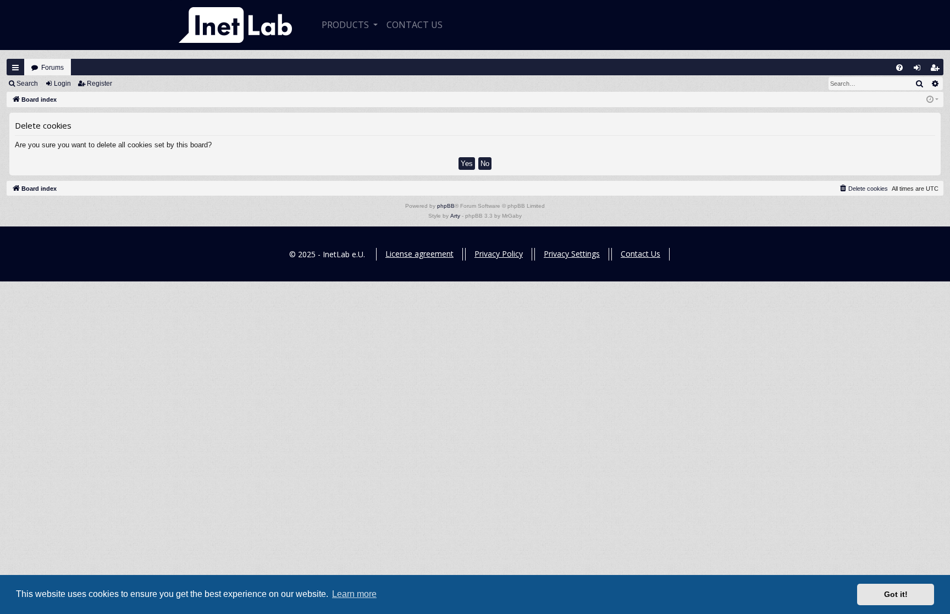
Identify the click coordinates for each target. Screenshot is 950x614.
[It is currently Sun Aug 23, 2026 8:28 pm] (932, 99)
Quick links (15, 67)
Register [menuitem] (937, 70)
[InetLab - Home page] (235, 25)
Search (27, 83)
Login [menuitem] (919, 70)
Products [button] (346, 25)
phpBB (446, 206)
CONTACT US (414, 25)
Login (62, 83)
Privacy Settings (572, 253)
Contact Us (640, 253)
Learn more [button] (354, 594)
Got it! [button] (896, 594)
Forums (52, 67)
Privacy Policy (498, 253)
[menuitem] (899, 67)
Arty (455, 216)
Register (99, 83)
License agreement (419, 253)
